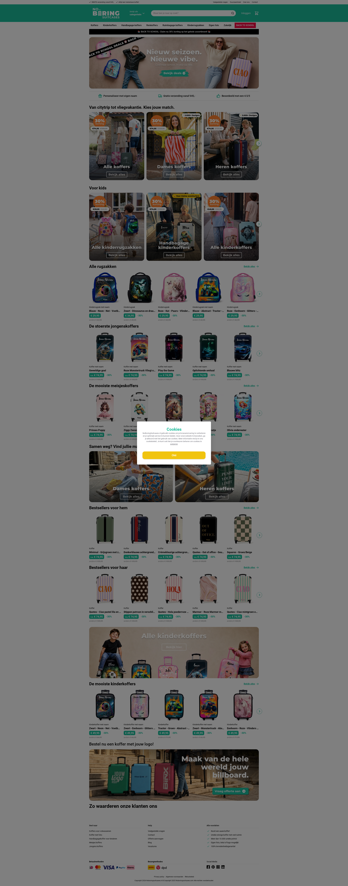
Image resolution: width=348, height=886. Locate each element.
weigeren (174, 444)
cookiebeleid (151, 441)
